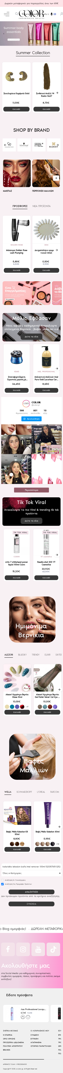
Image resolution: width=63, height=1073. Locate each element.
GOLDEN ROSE (17, 245)
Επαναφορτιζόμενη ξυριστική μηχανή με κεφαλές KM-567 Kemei (17, 378)
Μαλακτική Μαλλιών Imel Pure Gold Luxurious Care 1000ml (46, 378)
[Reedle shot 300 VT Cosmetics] (46, 542)
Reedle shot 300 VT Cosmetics (46, 563)
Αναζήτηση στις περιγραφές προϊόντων (18, 884)
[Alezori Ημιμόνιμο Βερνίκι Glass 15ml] (17, 678)
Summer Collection (33, 52)
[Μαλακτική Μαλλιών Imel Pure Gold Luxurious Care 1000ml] (46, 357)
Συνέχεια (31, 904)
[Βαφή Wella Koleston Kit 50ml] (17, 815)
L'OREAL (41, 791)
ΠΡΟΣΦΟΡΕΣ (20, 206)
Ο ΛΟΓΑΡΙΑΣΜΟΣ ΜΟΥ (40, 1031)
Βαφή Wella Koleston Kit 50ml (17, 833)
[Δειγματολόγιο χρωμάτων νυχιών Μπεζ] (46, 229)
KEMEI (16, 371)
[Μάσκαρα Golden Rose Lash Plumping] (17, 229)
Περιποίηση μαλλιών (43, 191)
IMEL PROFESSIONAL (46, 371)
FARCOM (54, 791)
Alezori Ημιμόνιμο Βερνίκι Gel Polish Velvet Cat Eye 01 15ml (47, 696)
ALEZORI (24, 150)
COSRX (17, 557)
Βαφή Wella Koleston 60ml (47, 832)
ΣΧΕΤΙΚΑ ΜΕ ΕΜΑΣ (10, 1031)
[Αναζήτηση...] (16, 14)
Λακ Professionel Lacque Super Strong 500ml (33, 1009)
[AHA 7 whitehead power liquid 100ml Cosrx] (17, 542)
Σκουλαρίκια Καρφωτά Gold (16, 93)
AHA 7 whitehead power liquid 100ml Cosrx (16, 563)
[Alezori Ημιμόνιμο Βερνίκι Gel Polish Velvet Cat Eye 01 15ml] (48, 678)
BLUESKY (9, 150)
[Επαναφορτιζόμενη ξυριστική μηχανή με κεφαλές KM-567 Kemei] (17, 357)
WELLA (7, 791)
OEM (46, 245)
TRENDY (35, 654)
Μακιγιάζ (7, 191)
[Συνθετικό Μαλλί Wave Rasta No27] (46, 76)
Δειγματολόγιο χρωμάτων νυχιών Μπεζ (46, 251)
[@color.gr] (26, 404)
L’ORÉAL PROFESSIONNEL (53, 149)
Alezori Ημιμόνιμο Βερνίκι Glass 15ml (17, 695)
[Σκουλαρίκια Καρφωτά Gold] (16, 76)
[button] (16, 109)
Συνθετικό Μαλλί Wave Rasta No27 (46, 94)
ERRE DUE (39, 150)
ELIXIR (47, 654)
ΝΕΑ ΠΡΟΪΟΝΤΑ (41, 206)
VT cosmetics (46, 557)
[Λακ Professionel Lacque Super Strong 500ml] (12, 1013)
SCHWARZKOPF (24, 791)
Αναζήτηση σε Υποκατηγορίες (15, 880)
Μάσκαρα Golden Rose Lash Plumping (16, 251)
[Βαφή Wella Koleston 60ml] (48, 815)
